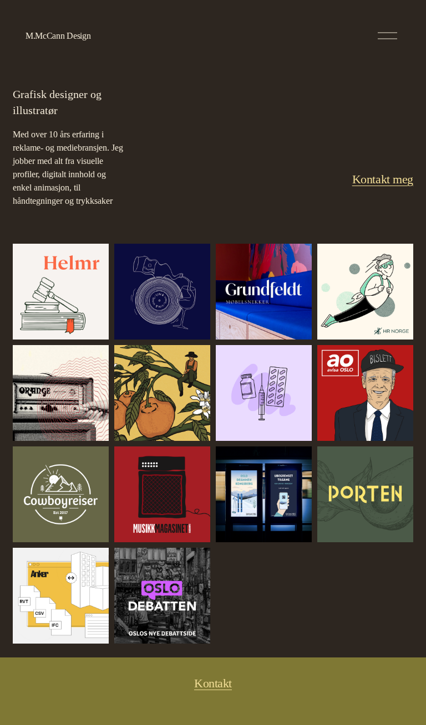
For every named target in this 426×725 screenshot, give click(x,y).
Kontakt (213, 683)
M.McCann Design (58, 35)
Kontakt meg (382, 179)
